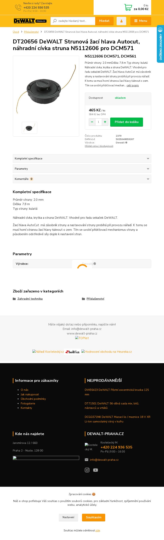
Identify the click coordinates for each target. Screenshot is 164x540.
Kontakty (26, 408)
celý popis (133, 85)
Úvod (16, 31)
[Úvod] (30, 21)
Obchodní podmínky (33, 399)
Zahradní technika (30, 299)
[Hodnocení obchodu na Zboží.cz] (72, 352)
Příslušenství (31, 31)
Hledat (104, 21)
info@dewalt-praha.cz (104, 460)
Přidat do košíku (127, 122)
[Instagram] (89, 471)
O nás (24, 390)
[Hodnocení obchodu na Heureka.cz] (106, 352)
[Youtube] (97, 471)
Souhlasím (93, 517)
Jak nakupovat (30, 394)
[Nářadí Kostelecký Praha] (48, 352)
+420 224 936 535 (36, 8)
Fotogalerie (28, 403)
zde (97, 530)
